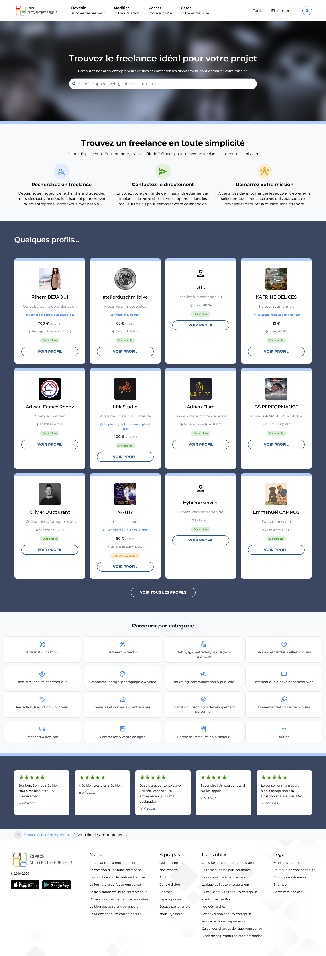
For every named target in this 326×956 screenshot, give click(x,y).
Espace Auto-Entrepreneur (48, 835)
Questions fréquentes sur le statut (228, 863)
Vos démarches (214, 907)
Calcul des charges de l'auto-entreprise (232, 928)
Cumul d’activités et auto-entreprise (230, 892)
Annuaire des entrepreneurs (223, 921)
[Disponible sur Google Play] (56, 884)
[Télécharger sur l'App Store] (25, 884)
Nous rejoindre (170, 914)
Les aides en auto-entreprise (223, 877)
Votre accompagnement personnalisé (119, 899)
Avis (162, 877)
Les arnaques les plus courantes (226, 870)
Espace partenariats (174, 907)
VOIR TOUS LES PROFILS (163, 592)
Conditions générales (289, 877)
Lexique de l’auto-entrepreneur (225, 885)
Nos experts (168, 870)
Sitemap (280, 885)
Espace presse (170, 899)
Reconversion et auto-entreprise (227, 914)
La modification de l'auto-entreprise (117, 877)
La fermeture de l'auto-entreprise (115, 885)
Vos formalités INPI (217, 899)
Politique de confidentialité (294, 870)
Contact (165, 892)
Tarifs (257, 10)
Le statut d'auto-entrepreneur (113, 863)
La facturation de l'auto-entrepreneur (118, 892)
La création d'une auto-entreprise (115, 870)
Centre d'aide (169, 885)
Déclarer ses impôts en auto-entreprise (232, 936)
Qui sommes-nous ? (175, 863)
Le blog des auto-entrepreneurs (114, 907)
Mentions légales (286, 863)
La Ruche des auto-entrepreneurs (115, 914)
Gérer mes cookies (287, 892)
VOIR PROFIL (49, 351)
